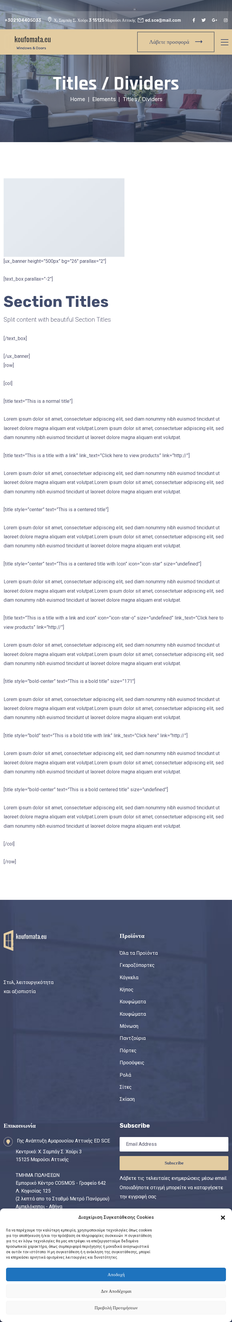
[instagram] (226, 20)
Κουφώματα (133, 1002)
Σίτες (126, 1087)
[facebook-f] (194, 20)
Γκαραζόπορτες (137, 965)
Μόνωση (129, 1026)
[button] (223, 1217)
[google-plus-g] (215, 20)
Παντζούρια (133, 1038)
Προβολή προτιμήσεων (116, 1308)
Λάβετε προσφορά (169, 42)
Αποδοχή (116, 1274)
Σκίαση (127, 1099)
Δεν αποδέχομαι (116, 1291)
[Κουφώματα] (28, 41)
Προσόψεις (132, 1063)
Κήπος (127, 989)
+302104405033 (23, 20)
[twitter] (204, 20)
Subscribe (174, 1163)
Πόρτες (128, 1050)
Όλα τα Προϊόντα (139, 953)
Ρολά (125, 1075)
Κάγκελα (129, 977)
